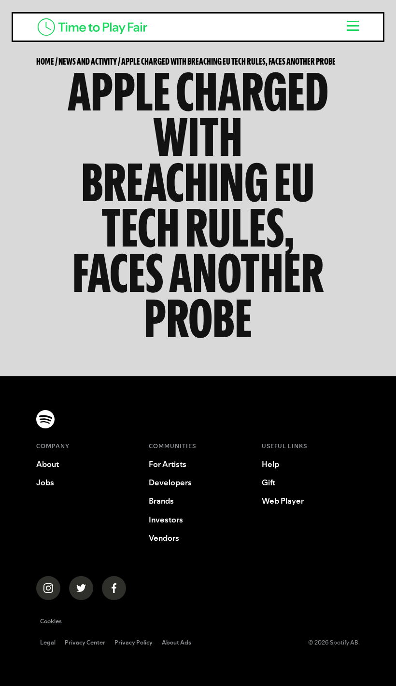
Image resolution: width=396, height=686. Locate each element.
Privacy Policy (133, 643)
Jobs (45, 482)
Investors (166, 519)
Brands (161, 500)
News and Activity (87, 61)
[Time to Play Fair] (182, 27)
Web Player (283, 500)
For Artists (167, 464)
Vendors (164, 538)
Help (270, 464)
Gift (268, 482)
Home (45, 61)
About (47, 464)
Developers (170, 482)
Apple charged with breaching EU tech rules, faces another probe (228, 61)
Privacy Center (85, 643)
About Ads (176, 643)
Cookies (51, 621)
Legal (48, 643)
